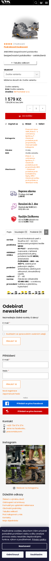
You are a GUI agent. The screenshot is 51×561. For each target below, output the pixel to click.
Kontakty (7, 517)
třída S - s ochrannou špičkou (32, 133)
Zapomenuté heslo (11, 394)
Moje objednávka (10, 520)
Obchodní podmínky (12, 508)
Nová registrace (10, 391)
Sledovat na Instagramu (27, 488)
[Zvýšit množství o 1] (42, 108)
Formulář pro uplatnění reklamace (18, 505)
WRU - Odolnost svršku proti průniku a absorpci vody (32, 179)
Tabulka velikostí (10, 511)
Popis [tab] (9, 232)
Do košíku (27, 116)
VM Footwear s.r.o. (22, 91)
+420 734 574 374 (15, 425)
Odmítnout (12, 554)
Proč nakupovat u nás (12, 514)
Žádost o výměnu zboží (13, 499)
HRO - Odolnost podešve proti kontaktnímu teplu (33, 171)
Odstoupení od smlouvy (14, 502)
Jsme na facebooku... (16, 428)
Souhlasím (36, 554)
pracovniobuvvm (14, 431)
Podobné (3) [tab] (36, 232)
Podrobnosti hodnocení (16, 47)
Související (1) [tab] (21, 232)
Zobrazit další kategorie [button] (31, 146)
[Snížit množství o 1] (30, 108)
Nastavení (24, 546)
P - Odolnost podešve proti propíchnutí (32, 139)
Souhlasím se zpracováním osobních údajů (26, 334)
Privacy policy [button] (39, 539)
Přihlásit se (11, 341)
